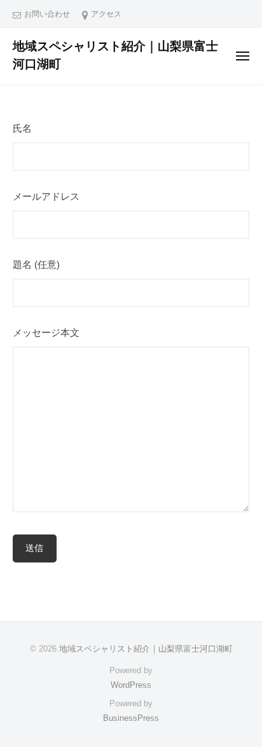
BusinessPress (131, 718)
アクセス (106, 14)
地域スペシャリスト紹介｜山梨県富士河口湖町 (146, 648)
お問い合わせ (47, 14)
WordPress (131, 685)
